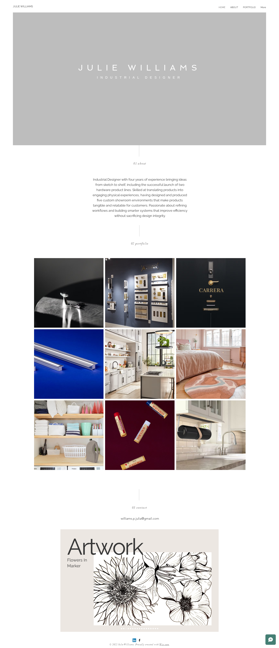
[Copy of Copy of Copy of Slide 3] (141, 628)
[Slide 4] (128, 628)
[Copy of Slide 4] (130, 628)
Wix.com (164, 644)
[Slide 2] (123, 628)
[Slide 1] (121, 628)
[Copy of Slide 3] (137, 628)
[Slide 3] (126, 628)
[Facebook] (139, 640)
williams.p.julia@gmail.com (140, 518)
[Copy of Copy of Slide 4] (132, 628)
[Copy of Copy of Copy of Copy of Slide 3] (144, 628)
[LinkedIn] (134, 640)
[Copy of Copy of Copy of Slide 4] (135, 628)
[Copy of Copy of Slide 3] (139, 628)
